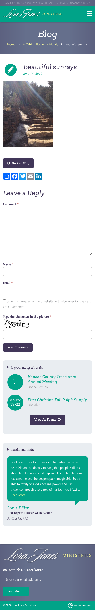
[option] (47, 488)
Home (11, 44)
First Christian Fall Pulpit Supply (57, 399)
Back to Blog (19, 163)
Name (8, 264)
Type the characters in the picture (27, 317)
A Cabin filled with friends (40, 44)
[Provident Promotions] (80, 605)
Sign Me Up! (15, 591)
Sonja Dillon (18, 508)
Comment (11, 204)
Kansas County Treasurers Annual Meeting (52, 379)
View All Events (46, 420)
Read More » (19, 495)
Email (8, 283)
